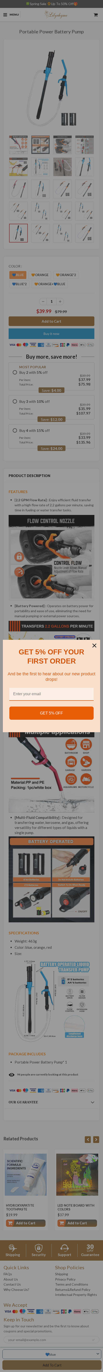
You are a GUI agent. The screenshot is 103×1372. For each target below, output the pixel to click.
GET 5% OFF (51, 713)
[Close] (94, 645)
